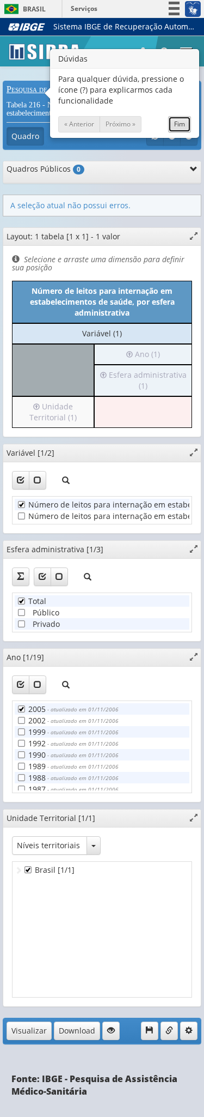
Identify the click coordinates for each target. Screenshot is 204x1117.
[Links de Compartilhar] (169, 1031)
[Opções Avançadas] (188, 1031)
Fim (179, 124)
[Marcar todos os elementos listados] (20, 480)
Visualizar (29, 1030)
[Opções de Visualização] (111, 1031)
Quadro (25, 136)
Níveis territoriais (48, 845)
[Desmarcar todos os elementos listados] (37, 480)
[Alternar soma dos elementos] (20, 576)
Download (77, 1030)
